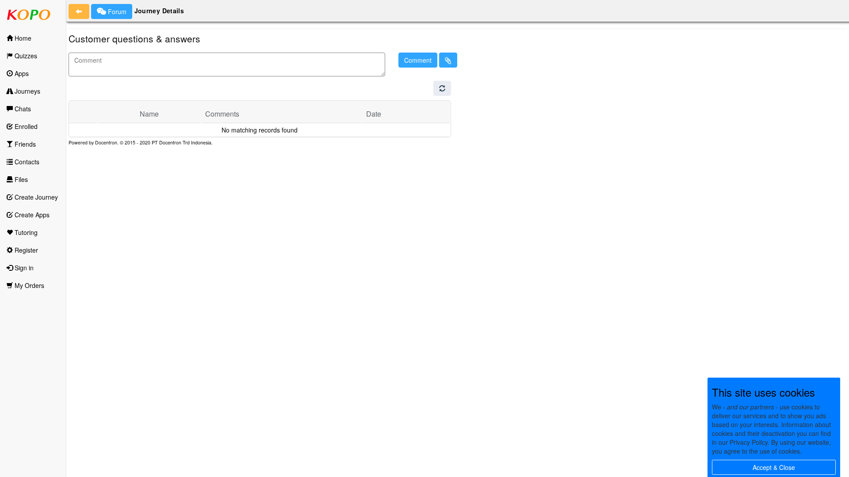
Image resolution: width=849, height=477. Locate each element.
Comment (418, 60)
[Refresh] (442, 88)
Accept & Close (774, 467)
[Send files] (448, 60)
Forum (116, 11)
